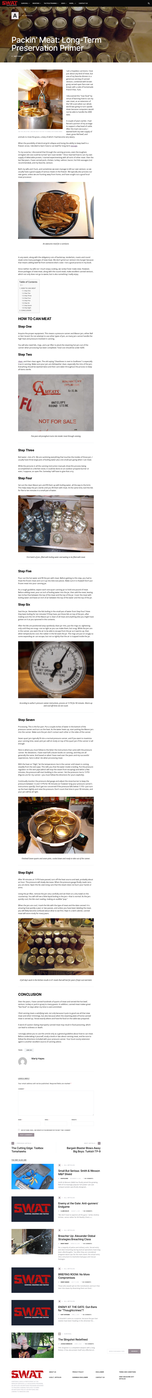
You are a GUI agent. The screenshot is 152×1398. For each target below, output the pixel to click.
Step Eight (27, 308)
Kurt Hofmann (65, 1314)
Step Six (27, 303)
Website (74, 1119)
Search (134, 1351)
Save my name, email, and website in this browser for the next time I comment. (46, 1130)
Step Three (27, 296)
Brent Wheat (65, 1243)
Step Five (27, 301)
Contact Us (100, 1377)
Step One (27, 291)
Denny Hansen (65, 1282)
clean (20, 361)
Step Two (27, 293)
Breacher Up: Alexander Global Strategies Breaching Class (76, 1237)
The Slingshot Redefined (73, 1339)
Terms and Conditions (127, 1372)
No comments (89, 1178)
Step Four (27, 298)
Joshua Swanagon (66, 1343)
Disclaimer (100, 1372)
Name (20, 1119)
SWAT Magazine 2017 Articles (126, 1378)
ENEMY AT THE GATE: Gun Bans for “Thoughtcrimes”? (77, 1308)
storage (74, 146)
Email (47, 1119)
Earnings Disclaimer (80, 1377)
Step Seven (28, 305)
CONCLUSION (26, 310)
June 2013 (29, 1050)
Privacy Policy (78, 1372)
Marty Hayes (18, 56)
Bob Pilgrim (64, 1178)
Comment (21, 1089)
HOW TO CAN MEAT (28, 288)
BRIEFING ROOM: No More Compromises (74, 1276)
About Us (52, 1372)
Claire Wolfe (65, 1211)
